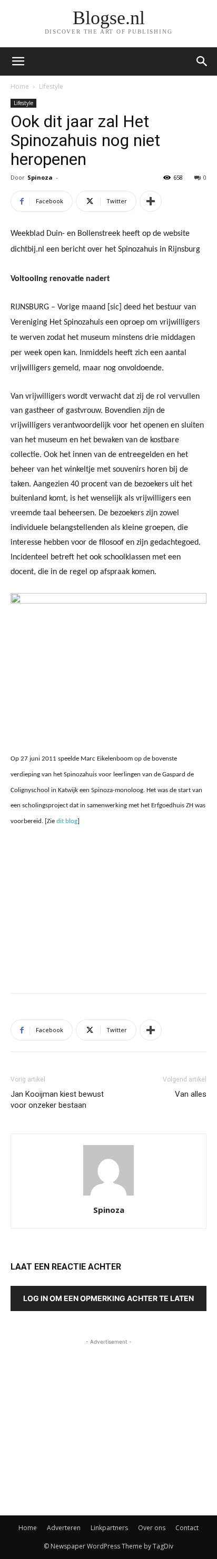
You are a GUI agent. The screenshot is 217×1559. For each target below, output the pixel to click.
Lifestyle (51, 86)
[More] (151, 201)
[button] (202, 61)
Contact (187, 1527)
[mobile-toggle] (18, 61)
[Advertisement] (108, 908)
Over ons (151, 1527)
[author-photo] (108, 1195)
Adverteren (64, 1527)
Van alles (190, 1094)
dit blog (66, 821)
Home (20, 86)
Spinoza (40, 177)
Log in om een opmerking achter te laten (108, 1298)
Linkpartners (109, 1527)
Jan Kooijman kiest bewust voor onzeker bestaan (57, 1099)
